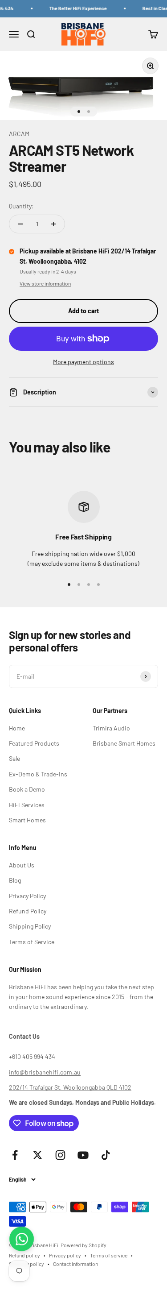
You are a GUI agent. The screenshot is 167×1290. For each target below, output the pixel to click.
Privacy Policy (27, 896)
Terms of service (108, 1255)
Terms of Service (31, 942)
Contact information (75, 1264)
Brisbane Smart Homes (124, 743)
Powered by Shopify (83, 1245)
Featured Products (34, 743)
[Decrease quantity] (20, 224)
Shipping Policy (30, 926)
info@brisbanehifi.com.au (45, 1072)
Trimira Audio (111, 728)
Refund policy (24, 1255)
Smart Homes (27, 820)
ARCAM (19, 133)
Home (17, 728)
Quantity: (21, 206)
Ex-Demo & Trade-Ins (38, 774)
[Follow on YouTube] (83, 1155)
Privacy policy (65, 1255)
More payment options (83, 361)
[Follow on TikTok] (106, 1155)
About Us (21, 865)
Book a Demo (27, 789)
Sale (14, 758)
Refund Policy (27, 911)
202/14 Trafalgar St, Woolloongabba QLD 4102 (70, 1087)
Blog (15, 880)
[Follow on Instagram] (60, 1155)
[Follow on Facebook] (15, 1155)
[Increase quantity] (53, 224)
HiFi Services (27, 805)
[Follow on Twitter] (38, 1155)
